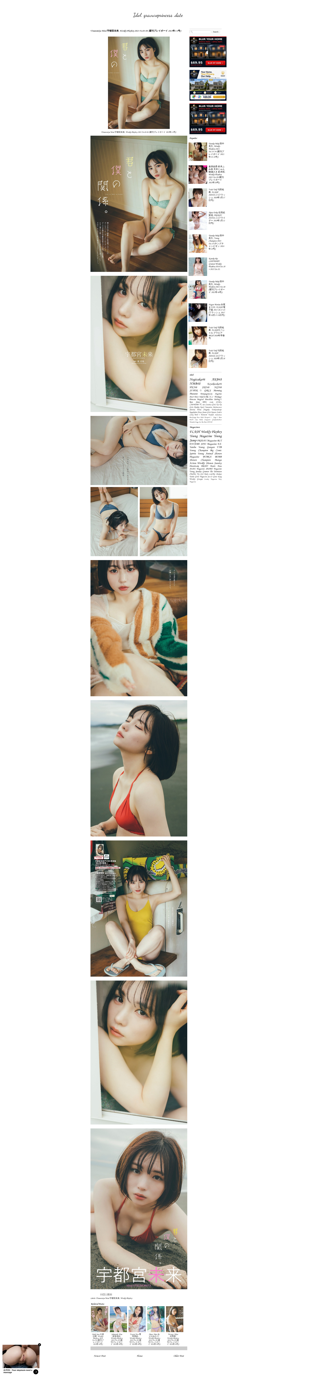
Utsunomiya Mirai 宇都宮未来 (107, 1298)
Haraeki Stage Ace (195, 422)
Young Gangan (206, 447)
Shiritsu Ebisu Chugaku (199, 410)
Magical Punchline (205, 399)
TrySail (211, 415)
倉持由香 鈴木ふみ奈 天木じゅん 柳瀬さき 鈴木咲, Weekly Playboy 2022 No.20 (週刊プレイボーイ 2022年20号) (217, 174)
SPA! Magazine (209, 444)
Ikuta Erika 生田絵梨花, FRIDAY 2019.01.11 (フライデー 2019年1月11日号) (217, 218)
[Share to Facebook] (108, 1294)
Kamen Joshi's (216, 412)
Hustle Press (216, 466)
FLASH (194, 432)
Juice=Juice (193, 397)
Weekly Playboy (126, 1298)
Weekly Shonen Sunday (209, 463)
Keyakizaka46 (214, 384)
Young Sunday (195, 471)
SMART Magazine (214, 469)
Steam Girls (206, 412)
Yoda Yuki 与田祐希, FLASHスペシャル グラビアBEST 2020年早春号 (217, 333)
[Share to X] (106, 1294)
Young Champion (198, 450)
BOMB (218, 456)
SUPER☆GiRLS (200, 390)
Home (139, 1356)
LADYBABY (194, 405)
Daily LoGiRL (209, 474)
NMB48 (194, 384)
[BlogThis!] (104, 1294)
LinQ (191, 415)
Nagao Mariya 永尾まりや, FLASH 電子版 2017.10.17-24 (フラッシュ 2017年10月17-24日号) (217, 309)
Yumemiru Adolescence (213, 407)
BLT (219, 440)
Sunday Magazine (210, 479)
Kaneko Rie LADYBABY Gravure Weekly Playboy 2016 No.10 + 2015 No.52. (217, 264)
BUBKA (207, 456)
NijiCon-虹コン (206, 397)
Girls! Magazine (201, 477)
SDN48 (209, 422)
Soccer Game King (215, 477)
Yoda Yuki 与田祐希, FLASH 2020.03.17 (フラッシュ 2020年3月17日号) (217, 195)
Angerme (218, 394)
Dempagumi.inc (206, 394)
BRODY (204, 466)
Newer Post (100, 1356)
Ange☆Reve (217, 417)
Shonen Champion (200, 460)
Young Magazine (200, 436)
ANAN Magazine (197, 469)
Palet (202, 417)
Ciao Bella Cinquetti (202, 420)
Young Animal (205, 453)
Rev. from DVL (198, 402)
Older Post (179, 1356)
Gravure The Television (212, 471)
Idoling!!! (218, 399)
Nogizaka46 (197, 380)
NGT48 (218, 387)
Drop (200, 412)
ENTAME (194, 444)
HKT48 (193, 387)
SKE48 (205, 387)
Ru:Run (204, 422)
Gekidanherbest (217, 420)
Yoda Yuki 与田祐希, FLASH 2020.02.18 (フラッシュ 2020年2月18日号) (217, 356)
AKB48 (217, 380)
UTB (219, 447)
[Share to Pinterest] (111, 1294)
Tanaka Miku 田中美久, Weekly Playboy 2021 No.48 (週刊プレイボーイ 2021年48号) (217, 286)
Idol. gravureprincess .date (158, 15)
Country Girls (210, 405)
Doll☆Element (201, 415)
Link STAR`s (215, 402)
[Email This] (101, 1294)
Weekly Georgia (196, 479)
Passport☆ (208, 417)
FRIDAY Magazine (207, 440)
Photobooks (194, 466)
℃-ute (202, 405)
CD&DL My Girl (196, 474)
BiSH (191, 420)
